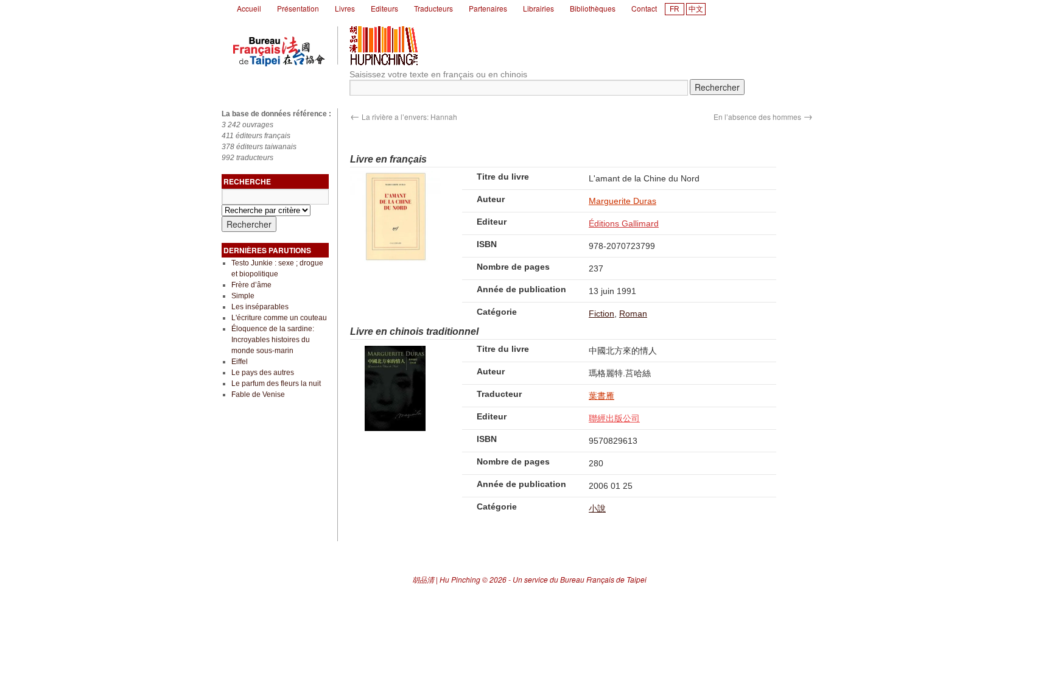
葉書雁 (601, 396)
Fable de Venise (258, 394)
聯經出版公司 (614, 418)
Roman (633, 313)
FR (674, 9)
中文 (696, 9)
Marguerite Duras (622, 201)
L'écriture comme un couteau (279, 318)
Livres (345, 8)
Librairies (538, 8)
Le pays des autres (262, 372)
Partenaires (488, 8)
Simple (242, 296)
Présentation (298, 8)
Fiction (601, 313)
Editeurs (384, 8)
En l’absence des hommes (763, 116)
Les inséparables (260, 307)
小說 (597, 508)
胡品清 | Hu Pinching (446, 579)
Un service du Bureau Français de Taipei (580, 579)
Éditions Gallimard (624, 223)
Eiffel (239, 361)
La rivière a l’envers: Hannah (403, 116)
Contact (644, 8)
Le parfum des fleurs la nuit (276, 383)
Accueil (249, 8)
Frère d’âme (251, 285)
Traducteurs (433, 8)
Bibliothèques (592, 8)
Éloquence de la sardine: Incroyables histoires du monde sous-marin (272, 339)
